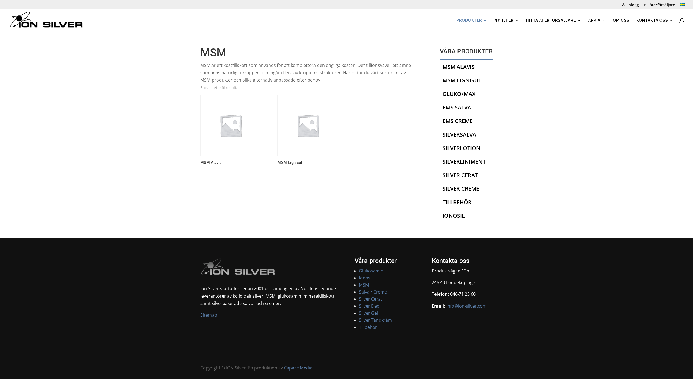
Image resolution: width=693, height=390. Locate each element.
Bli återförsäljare (659, 5)
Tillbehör (368, 327)
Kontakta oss (652, 20)
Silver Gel (368, 313)
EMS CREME (458, 121)
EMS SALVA (457, 107)
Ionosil (365, 278)
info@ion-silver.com (466, 306)
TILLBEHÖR (457, 202)
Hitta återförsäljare (551, 20)
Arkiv (594, 20)
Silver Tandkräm (375, 320)
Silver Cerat (370, 299)
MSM (364, 285)
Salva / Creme (373, 292)
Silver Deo (369, 306)
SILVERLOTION (461, 148)
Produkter (469, 20)
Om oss (621, 20)
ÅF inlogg (630, 5)
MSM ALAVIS (459, 66)
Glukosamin (371, 271)
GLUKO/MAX (459, 94)
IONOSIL (454, 215)
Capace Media (298, 368)
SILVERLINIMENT (464, 161)
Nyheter (504, 20)
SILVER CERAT (460, 175)
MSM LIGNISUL (462, 80)
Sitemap (208, 315)
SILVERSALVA (459, 134)
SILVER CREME (461, 188)
